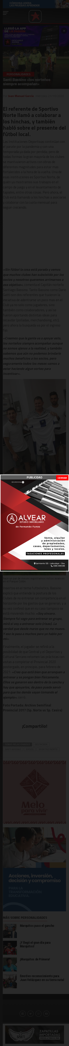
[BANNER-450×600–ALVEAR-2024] (34, 569)
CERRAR (62, 478)
